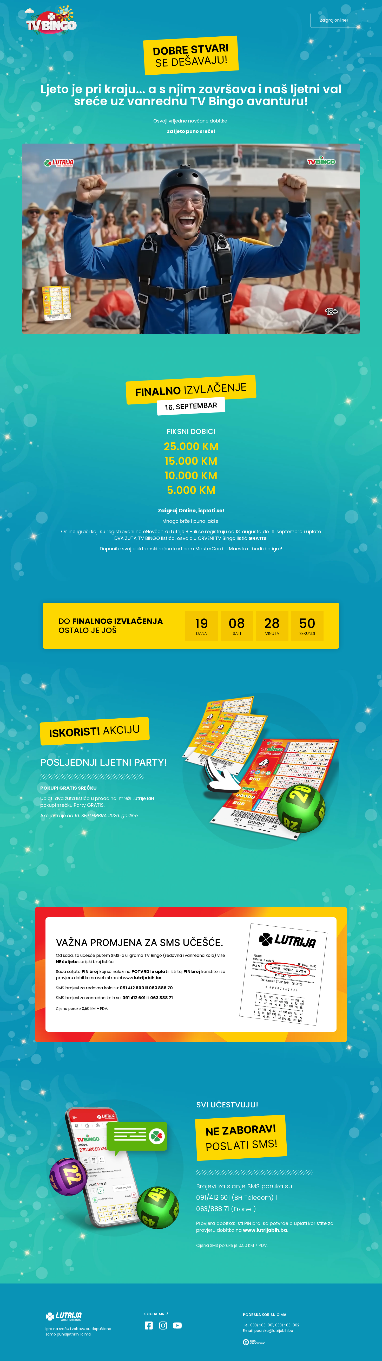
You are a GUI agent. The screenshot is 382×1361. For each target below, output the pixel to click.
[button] (191, 55)
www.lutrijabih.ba (265, 1230)
